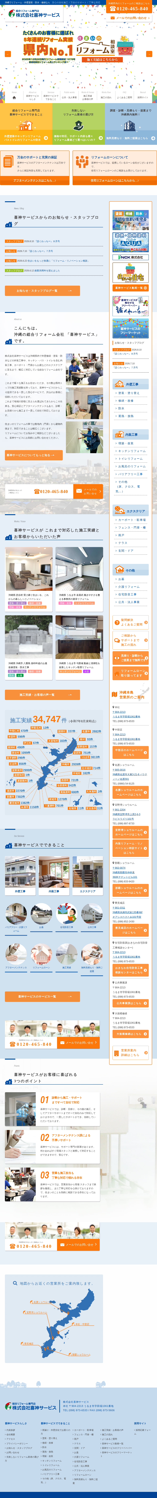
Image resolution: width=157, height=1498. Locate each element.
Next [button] (149, 54)
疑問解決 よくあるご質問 (132, 622)
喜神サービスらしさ (32, 95)
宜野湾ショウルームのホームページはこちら (129, 832)
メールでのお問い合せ (90, 491)
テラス (123, 542)
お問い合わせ (12, 1452)
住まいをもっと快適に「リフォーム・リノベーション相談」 (59, 260)
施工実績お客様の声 (87, 95)
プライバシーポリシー (17, 1443)
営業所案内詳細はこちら (130, 1053)
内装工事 (54, 891)
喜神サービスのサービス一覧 (37, 996)
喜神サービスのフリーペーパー (117, 1448)
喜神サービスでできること (50, 95)
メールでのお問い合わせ (131, 17)
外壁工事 (20, 891)
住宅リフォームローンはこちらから (113, 180)
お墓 (41, 927)
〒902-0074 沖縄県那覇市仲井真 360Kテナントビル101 (125, 872)
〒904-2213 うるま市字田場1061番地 (126, 714)
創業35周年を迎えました (47, 270)
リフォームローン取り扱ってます (133, 673)
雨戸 (121, 535)
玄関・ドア (126, 550)
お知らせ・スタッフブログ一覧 (37, 290)
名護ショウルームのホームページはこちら (129, 792)
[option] (78, 54)
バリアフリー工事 (130, 474)
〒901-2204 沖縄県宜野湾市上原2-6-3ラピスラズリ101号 (126, 814)
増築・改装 (126, 443)
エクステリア (88, 891)
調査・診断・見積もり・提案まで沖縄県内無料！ (129, 124)
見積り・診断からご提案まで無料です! (134, 658)
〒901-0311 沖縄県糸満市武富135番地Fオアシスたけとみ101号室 (128, 912)
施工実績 (66, 967)
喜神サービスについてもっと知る (28, 455)
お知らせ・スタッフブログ (19, 1448)
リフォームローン (41, 967)
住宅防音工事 (66, 927)
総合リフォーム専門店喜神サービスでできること (23, 125)
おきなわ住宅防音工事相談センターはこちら (129, 970)
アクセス (10, 1439)
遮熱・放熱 (126, 416)
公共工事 (92, 927)
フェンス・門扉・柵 (132, 527)
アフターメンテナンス (16, 967)
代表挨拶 (10, 1430)
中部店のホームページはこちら (129, 752)
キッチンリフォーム (132, 451)
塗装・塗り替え (129, 393)
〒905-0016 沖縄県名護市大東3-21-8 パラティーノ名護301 (130, 774)
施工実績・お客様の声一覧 (37, 694)
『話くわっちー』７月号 (40, 251)
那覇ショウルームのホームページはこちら (129, 890)
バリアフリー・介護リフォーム (16, 929)
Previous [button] (8, 54)
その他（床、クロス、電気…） (128, 486)
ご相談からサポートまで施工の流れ (130, 640)
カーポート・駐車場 (132, 519)
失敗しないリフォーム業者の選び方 (75, 125)
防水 (121, 408)
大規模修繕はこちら (129, 1034)
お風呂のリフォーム (132, 466)
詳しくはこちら (48, 65)
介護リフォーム (129, 586)
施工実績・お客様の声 (112, 1430)
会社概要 (10, 1434)
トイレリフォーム (130, 458)
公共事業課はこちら (129, 1003)
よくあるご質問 (124, 95)
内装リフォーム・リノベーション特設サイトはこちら (129, 848)
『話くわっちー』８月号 (47, 241)
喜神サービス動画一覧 (129, 288)
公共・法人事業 (69, 95)
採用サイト (143, 95)
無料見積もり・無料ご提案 (92, 969)
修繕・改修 (126, 400)
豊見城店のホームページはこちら (129, 930)
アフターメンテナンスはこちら (32, 180)
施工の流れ (106, 95)
